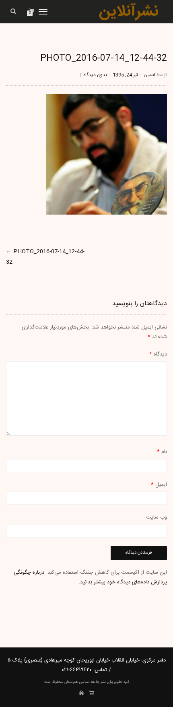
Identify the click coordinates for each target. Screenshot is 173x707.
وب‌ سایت (156, 517)
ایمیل (159, 484)
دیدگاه (158, 354)
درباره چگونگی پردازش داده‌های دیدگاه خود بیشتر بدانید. (90, 577)
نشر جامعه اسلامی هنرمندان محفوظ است (75, 682)
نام (162, 451)
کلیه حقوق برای (117, 682)
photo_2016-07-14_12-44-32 (103, 58)
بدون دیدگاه (95, 75)
